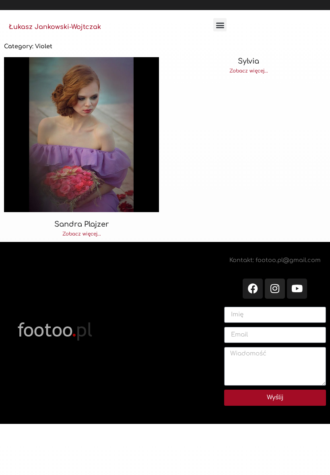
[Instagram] (275, 289)
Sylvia (248, 61)
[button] (220, 24)
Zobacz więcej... (81, 234)
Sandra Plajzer (81, 224)
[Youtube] (297, 289)
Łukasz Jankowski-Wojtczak (55, 27)
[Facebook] (253, 289)
